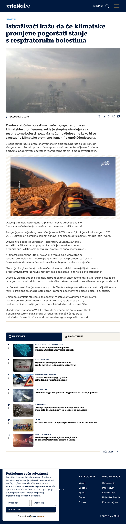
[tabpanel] (63, 398)
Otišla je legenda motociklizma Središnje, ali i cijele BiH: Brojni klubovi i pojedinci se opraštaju (61, 408)
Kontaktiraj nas (110, 502)
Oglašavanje (108, 483)
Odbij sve (39, 502)
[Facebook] (99, 116)
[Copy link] (118, 116)
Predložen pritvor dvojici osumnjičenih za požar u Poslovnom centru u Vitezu (56, 438)
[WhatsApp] (104, 116)
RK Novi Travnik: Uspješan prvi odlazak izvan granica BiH (66, 422)
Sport (82, 492)
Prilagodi (13, 502)
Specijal (83, 487)
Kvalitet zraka (109, 492)
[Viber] (108, 116)
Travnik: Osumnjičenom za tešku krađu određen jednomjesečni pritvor (55, 363)
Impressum (108, 487)
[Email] (113, 116)
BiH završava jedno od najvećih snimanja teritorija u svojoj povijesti (54, 348)
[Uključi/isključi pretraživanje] (107, 6)
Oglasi (82, 497)
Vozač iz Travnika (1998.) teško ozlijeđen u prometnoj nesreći (51, 378)
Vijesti (82, 483)
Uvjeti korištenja (111, 497)
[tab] (34, 337)
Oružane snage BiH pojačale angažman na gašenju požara (66, 392)
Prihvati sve (14, 509)
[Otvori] (116, 6)
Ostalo (82, 502)
